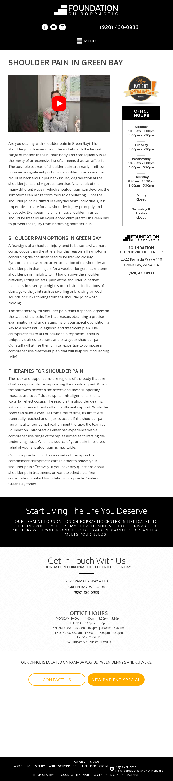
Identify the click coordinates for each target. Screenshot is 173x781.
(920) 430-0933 (119, 26)
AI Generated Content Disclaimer (117, 775)
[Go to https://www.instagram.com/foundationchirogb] (62, 27)
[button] (59, 103)
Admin (18, 766)
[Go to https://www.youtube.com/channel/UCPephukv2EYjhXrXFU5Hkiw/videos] (53, 27)
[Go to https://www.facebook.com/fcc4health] (44, 27)
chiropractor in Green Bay (87, 218)
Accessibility (36, 766)
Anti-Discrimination (63, 766)
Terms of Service (45, 775)
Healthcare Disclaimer (97, 766)
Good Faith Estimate (75, 775)
